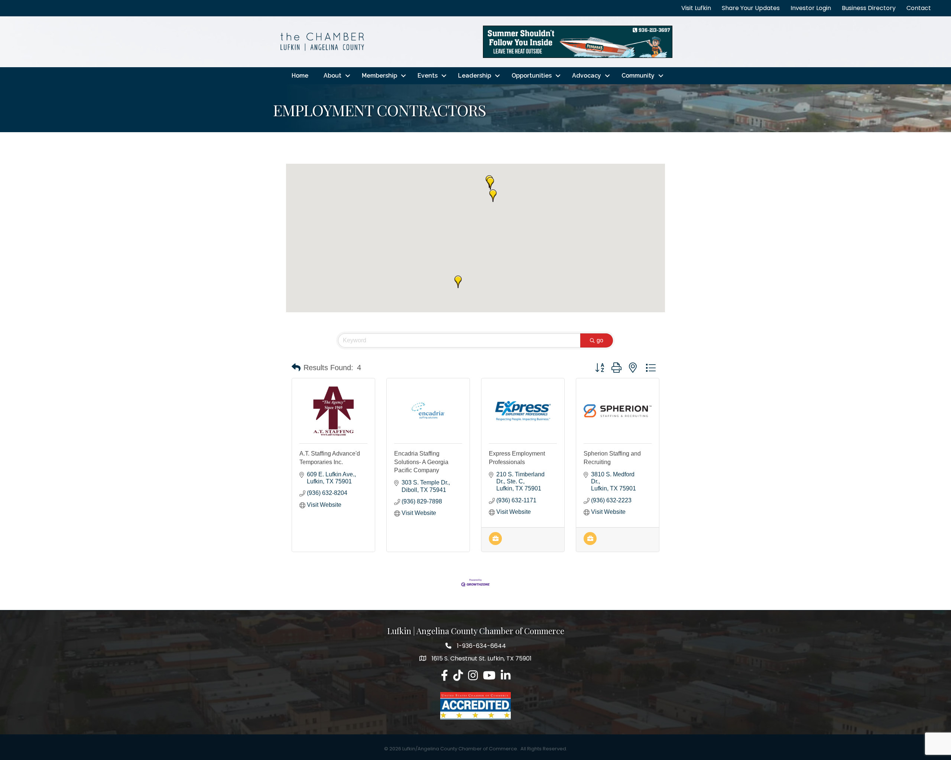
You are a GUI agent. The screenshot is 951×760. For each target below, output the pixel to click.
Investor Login (811, 8)
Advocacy (586, 75)
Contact (918, 8)
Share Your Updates (751, 8)
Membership (379, 75)
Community (638, 75)
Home (300, 75)
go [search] (600, 340)
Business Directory (869, 8)
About (332, 75)
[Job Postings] (495, 543)
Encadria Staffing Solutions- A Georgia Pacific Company (421, 461)
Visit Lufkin (696, 8)
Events (428, 75)
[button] (490, 183)
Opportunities (532, 75)
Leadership (474, 75)
